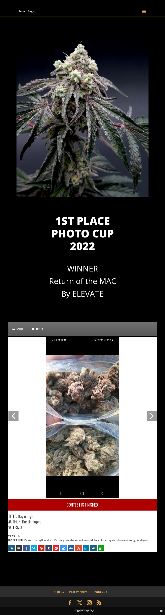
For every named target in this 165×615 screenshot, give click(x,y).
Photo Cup (100, 592)
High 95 (59, 592)
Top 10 (39, 328)
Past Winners (78, 592)
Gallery (20, 328)
